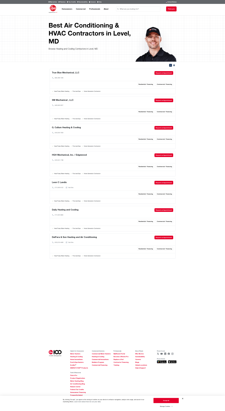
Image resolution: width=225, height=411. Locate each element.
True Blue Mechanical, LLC (65, 72)
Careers (93, 2)
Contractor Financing (121, 362)
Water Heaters (75, 354)
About (106, 9)
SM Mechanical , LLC (63, 100)
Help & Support (140, 368)
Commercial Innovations (100, 359)
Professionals (94, 9)
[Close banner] (182, 398)
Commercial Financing (99, 365)
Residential (146, 84)
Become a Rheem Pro (121, 356)
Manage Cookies (165, 406)
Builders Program (98, 362)
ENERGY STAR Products (79, 368)
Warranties (53, 2)
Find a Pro (73, 375)
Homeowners (67, 9)
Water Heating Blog (77, 381)
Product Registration (77, 378)
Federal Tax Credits (77, 389)
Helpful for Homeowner (77, 351)
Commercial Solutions (98, 351)
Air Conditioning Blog (77, 384)
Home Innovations (76, 359)
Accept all (166, 400)
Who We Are (139, 354)
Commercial (81, 9)
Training (116, 365)
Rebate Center (75, 387)
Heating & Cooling (76, 356)
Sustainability (83, 2)
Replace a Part (119, 359)
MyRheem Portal (119, 354)
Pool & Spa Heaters (77, 362)
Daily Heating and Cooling (65, 209)
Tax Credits (72, 2)
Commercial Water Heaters (101, 354)
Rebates (63, 2)
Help (100, 2)
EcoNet (73, 365)
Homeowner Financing (78, 392)
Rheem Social (161, 351)
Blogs (137, 362)
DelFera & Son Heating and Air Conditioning (74, 237)
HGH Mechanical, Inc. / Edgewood (69, 154)
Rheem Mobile (161, 359)
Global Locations (141, 365)
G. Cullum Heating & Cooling (66, 127)
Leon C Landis (59, 182)
